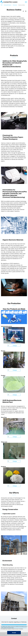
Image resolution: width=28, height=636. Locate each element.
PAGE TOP (25, 634)
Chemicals (15, 5)
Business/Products (7, 5)
